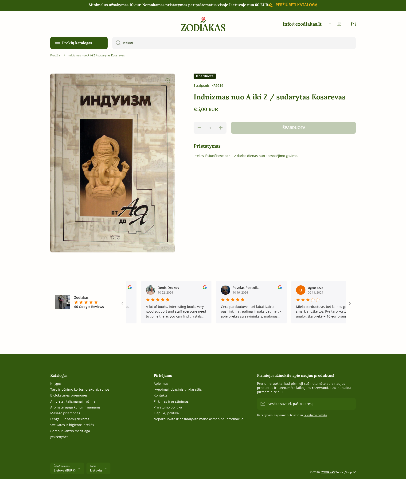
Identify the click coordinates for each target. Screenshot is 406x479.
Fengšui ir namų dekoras (69, 419)
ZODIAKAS (328, 472)
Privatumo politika (168, 407)
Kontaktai (161, 395)
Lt (329, 24)
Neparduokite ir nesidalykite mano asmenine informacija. (199, 419)
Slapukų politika (166, 413)
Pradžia (55, 55)
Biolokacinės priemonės (69, 395)
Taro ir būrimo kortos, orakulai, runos (79, 389)
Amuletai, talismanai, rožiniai (73, 401)
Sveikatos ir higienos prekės (72, 425)
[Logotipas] (203, 24)
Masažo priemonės (65, 413)
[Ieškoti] (116, 43)
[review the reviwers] (192, 288)
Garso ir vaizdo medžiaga (70, 431)
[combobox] (234, 43)
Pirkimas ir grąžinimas (171, 401)
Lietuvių (96, 470)
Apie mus (161, 383)
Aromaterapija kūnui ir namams (75, 407)
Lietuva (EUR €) (64, 470)
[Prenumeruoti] (350, 404)
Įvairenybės (59, 437)
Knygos (56, 383)
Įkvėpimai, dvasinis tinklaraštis (178, 389)
